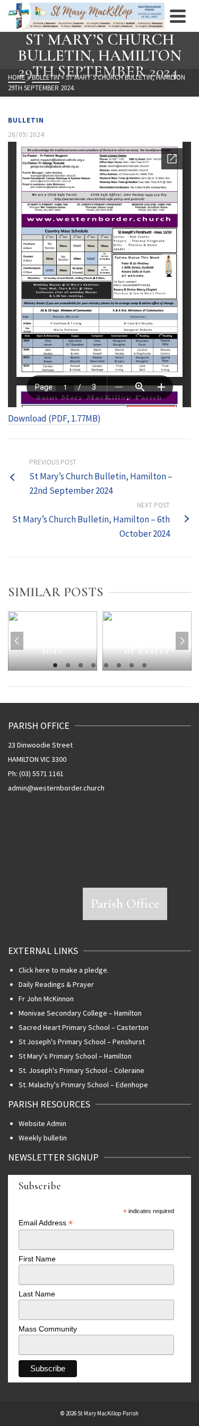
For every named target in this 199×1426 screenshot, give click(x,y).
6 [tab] (119, 665)
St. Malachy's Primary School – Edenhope (83, 1084)
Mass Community (48, 1329)
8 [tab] (144, 665)
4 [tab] (93, 665)
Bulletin (26, 120)
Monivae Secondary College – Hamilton (80, 1013)
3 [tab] (80, 665)
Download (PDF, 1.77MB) (54, 418)
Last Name (37, 1294)
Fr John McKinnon (46, 998)
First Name (37, 1259)
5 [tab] (106, 665)
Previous (17, 641)
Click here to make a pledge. (64, 970)
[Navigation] (178, 16)
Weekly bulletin (43, 1137)
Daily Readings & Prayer (56, 984)
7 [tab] (131, 665)
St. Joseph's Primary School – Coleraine (81, 1070)
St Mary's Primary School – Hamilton (75, 1056)
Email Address (46, 1223)
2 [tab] (68, 665)
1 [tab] (55, 665)
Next (182, 641)
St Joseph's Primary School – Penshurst (82, 1041)
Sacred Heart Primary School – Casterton (84, 1027)
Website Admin (42, 1123)
